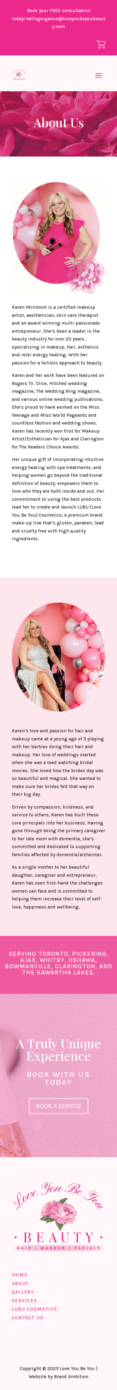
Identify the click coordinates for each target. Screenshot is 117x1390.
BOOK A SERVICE (58, 1106)
